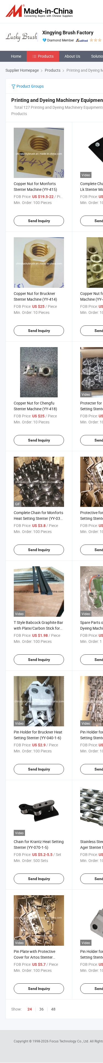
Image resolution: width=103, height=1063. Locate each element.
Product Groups (30, 86)
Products (46, 56)
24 (29, 1009)
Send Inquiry (39, 221)
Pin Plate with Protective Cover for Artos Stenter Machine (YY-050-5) (34, 957)
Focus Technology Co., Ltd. (69, 1041)
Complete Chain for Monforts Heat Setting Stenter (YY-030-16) (38, 518)
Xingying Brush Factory (67, 32)
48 (53, 1009)
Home (16, 56)
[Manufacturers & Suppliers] (40, 10)
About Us (72, 56)
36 (41, 1009)
